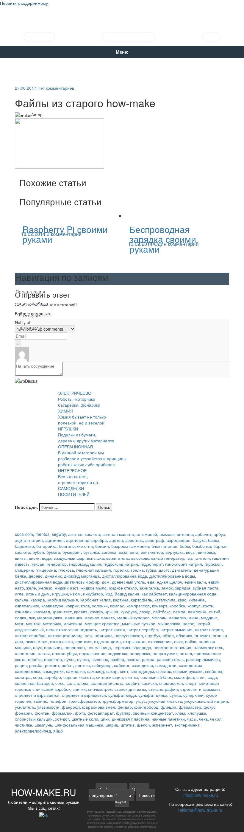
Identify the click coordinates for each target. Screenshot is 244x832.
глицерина (45, 570)
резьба (36, 665)
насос (188, 623)
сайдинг (121, 665)
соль (59, 683)
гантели (202, 558)
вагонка (108, 552)
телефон (57, 701)
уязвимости (48, 707)
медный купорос (133, 617)
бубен (38, 552)
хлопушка (196, 713)
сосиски (149, 683)
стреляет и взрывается (37, 695)
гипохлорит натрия (183, 564)
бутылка (91, 552)
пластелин (25, 653)
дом (106, 582)
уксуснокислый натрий (206, 701)
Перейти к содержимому (24, 3)
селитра (23, 677)
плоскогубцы (64, 653)
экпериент (162, 725)
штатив (127, 725)
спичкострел (100, 689)
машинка (73, 617)
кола (85, 606)
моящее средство (102, 623)
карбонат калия (95, 600)
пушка (83, 659)
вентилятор (152, 552)
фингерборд (146, 707)
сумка (175, 695)
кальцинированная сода (192, 594)
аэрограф (154, 540)
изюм (75, 594)
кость (208, 606)
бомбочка (201, 546)
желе (31, 588)
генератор (57, 564)
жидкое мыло (94, 588)
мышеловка (169, 623)
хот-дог (62, 719)
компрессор (138, 606)
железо (45, 588)
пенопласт (75, 647)
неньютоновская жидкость (71, 629)
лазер (145, 612)
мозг (19, 623)
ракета (133, 659)
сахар (112, 671)
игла (19, 594)
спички (79, 689)
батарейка (46, 546)
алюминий (147, 534)
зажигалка (149, 588)
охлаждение (160, 641)
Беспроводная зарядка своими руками (162, 239)
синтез (131, 677)
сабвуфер (102, 665)
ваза (123, 552)
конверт (159, 606)
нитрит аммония (176, 629)
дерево (36, 576)
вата (134, 552)
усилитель (25, 707)
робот (67, 665)
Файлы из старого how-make (30, 309)
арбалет (203, 534)
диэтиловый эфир (82, 582)
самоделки (165, 665)
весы (190, 552)
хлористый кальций (34, 719)
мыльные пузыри (138, 623)
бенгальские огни (76, 546)
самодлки (75, 671)
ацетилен (54, 540)
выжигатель (117, 558)
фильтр (125, 707)
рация (21, 665)
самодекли (142, 665)
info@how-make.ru (200, 795)
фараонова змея (98, 707)
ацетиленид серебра (86, 540)
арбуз (219, 534)
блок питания (164, 546)
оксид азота (61, 641)
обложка (184, 635)
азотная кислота (84, 534)
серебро (53, 677)
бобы (185, 546)
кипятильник (27, 606)
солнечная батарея (34, 683)
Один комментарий (176, 243)
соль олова (77, 683)
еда (150, 582)
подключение (92, 653)
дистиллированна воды (172, 576)
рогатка (82, 665)
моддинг (209, 617)
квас (182, 600)
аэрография (178, 540)
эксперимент (186, 725)
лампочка (197, 612)
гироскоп (213, 564)
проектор (53, 659)
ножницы (103, 635)
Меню (122, 52)
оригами (83, 641)
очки (178, 641)
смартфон (184, 677)
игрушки (60, 594)
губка (151, 570)
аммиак (166, 534)
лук (32, 617)
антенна (185, 534)
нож (88, 635)
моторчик (52, 623)
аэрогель (134, 540)
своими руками (188, 671)
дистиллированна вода (124, 576)
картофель (141, 600)
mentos (42, 534)
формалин (62, 713)
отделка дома (107, 641)
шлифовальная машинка (78, 725)
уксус (141, 701)
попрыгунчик (165, 653)
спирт (190, 683)
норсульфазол (129, 635)
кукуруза (129, 612)
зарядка (182, 588)
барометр (24, 546)
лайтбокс (162, 612)
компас (117, 606)
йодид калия (127, 594)
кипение (197, 600)
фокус (209, 707)
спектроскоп (171, 683)
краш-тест (62, 612)
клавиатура (52, 606)
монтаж (33, 623)
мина (193, 617)
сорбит (132, 683)
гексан (38, 564)
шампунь (43, 725)
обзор (168, 635)
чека (203, 719)
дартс (164, 570)
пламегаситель (208, 647)
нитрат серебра (142, 629)
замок (167, 588)
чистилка (23, 725)
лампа (179, 612)
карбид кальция (62, 600)
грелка (137, 570)
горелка (121, 570)
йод (108, 594)
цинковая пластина (130, 719)
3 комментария (64, 233)
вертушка (174, 552)
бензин (102, 546)
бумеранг (71, 552)
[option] (68, 233)
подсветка (117, 653)
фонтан (42, 713)
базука (199, 540)
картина (121, 600)
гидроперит (151, 564)
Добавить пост (39, 37)
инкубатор (93, 594)
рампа (148, 659)
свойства (213, 671)
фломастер (190, 707)
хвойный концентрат (153, 713)
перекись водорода (132, 647)
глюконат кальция (93, 570)
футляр (123, 713)
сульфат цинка (152, 695)
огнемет (202, 635)
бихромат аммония (130, 546)
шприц (112, 725)
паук (37, 647)
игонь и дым (38, 594)
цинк (105, 719)
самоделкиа (190, 665)
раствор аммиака (203, 659)
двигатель (181, 570)
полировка (140, 653)
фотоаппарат (100, 713)
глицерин (24, 570)
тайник (40, 701)
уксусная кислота (165, 701)
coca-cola (24, 534)
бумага (53, 552)
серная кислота (78, 677)
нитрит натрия (209, 629)
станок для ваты (130, 689)
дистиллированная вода (38, 582)
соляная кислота (107, 683)
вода (46, 558)
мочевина (72, 623)
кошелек (23, 612)
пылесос (99, 659)
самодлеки (53, 671)
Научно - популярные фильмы (119, 792)
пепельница (99, 647)
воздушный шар (69, 558)
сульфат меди (122, 695)
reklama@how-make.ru (200, 810)
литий (214, 612)
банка (213, 540)
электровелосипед (33, 731)
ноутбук (152, 635)
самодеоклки (27, 671)
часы (192, 719)
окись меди (37, 641)
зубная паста (205, 588)
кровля (80, 612)
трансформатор (84, 701)
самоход (95, 671)
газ (189, 558)
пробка (35, 659)
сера (37, 677)
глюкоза (66, 570)
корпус (194, 606)
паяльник (53, 647)
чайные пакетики (168, 719)
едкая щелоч (169, 582)
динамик (53, 576)
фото (80, 713)
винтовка (206, 552)
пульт (69, 659)
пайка (190, 641)
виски (34, 558)
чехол (215, 719)
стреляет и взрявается (84, 695)
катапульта (165, 600)
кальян (21, 600)
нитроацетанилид (65, 635)
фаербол (71, 707)
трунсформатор (117, 701)
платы (44, 653)
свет (124, 671)
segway (59, 534)
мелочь (159, 617)
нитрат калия (112, 629)
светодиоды (142, 671)
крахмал (42, 612)
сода (212, 677)
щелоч (143, 725)
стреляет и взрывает (200, 689)
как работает (154, 594)
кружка (96, 612)
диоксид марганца (82, 576)
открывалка (134, 641)
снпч (200, 677)
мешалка (177, 617)
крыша (111, 612)
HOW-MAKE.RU (122, 16)
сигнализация (109, 677)
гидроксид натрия (121, 564)
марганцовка (49, 617)
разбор (117, 659)
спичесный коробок (51, 689)
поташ (186, 653)
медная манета (100, 617)
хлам (180, 713)
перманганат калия (172, 647)
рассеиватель (170, 659)
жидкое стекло (123, 588)
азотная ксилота (118, 534)
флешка (168, 707)
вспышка (95, 558)
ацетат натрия (29, 540)
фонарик (23, 713)
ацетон (116, 540)
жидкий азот (66, 588)
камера (38, 600)
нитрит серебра (30, 635)
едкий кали (195, 582)
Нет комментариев (55, 88)
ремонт (52, 665)
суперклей (193, 695)
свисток (163, 671)
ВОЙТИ (211, 37)
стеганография (163, 689)
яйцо (58, 731)
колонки (100, 606)
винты (20, 558)
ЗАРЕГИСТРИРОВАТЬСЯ (129, 37)
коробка (177, 606)
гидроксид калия (85, 564)
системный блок (156, 677)
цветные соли (84, 719)
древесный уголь (128, 582)
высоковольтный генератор (157, 558)
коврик (72, 606)
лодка (20, 617)
